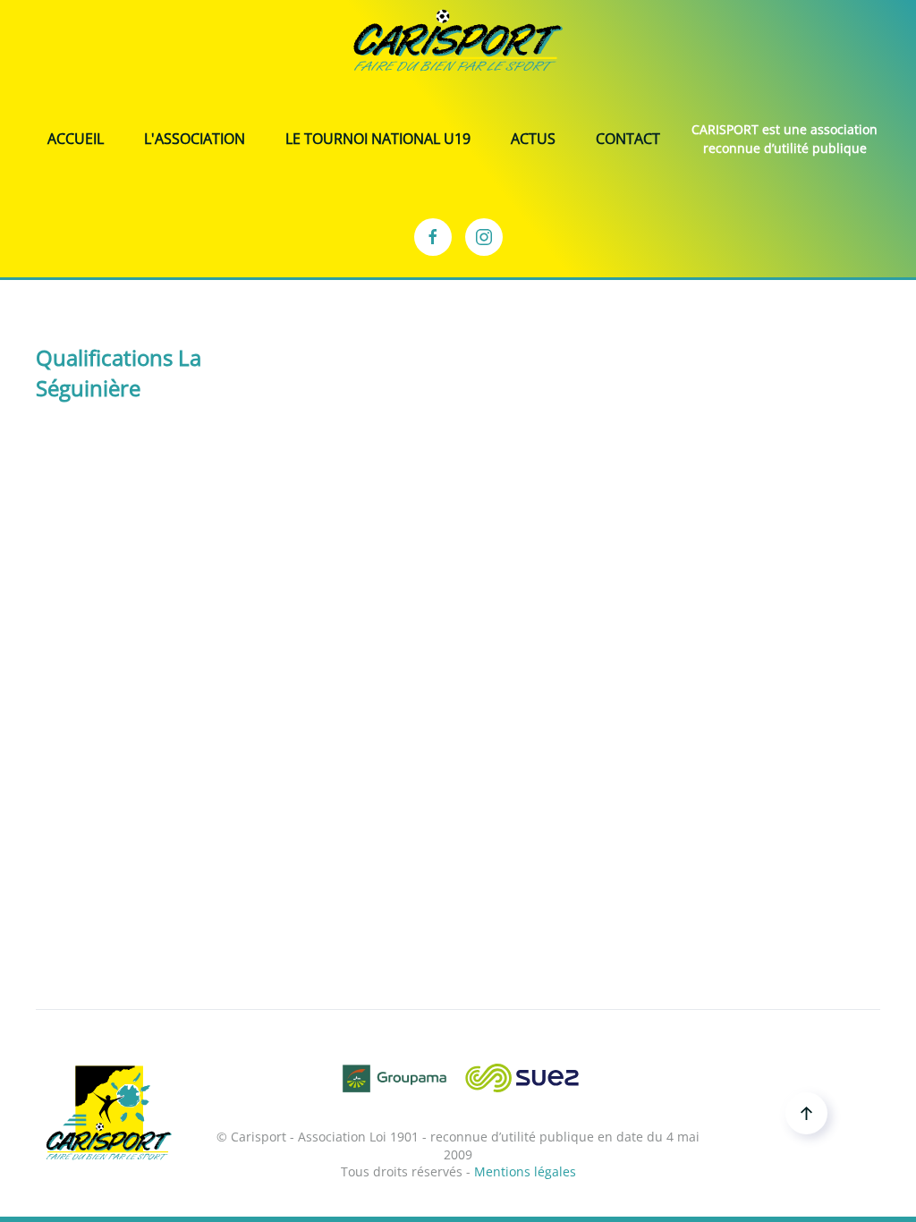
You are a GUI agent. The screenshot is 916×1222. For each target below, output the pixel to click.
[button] (806, 1113)
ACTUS (533, 139)
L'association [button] (194, 139)
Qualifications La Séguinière (118, 373)
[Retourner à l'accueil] (458, 40)
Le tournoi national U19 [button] (378, 139)
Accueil (75, 139)
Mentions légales (525, 1171)
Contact (628, 139)
